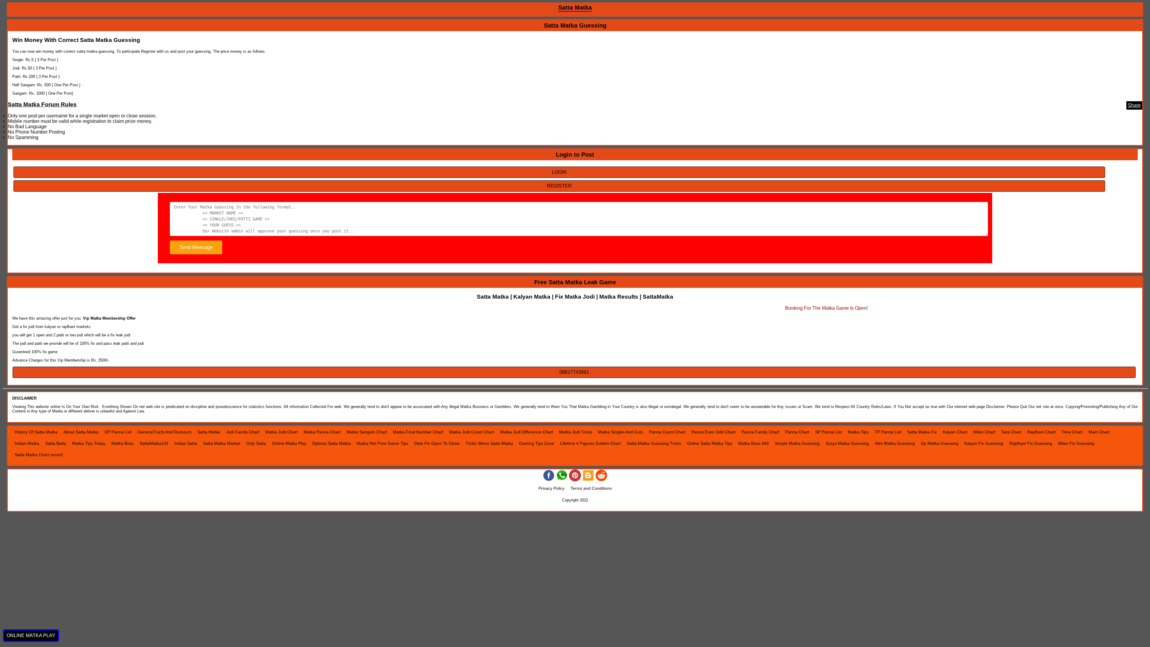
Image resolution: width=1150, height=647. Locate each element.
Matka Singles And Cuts (620, 432)
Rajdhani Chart (1041, 432)
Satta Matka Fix (922, 432)
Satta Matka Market (221, 443)
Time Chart (1072, 432)
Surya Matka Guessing (847, 443)
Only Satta (256, 443)
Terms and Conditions (591, 488)
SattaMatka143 (154, 443)
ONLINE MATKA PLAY (31, 635)
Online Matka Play (289, 443)
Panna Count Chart (667, 432)
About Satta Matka (81, 432)
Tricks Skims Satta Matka (489, 443)
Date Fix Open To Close (436, 443)
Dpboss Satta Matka (331, 443)
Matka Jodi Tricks (575, 432)
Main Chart (1099, 432)
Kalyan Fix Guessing (983, 443)
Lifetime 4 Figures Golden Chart (590, 443)
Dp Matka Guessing (939, 443)
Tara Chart (1011, 432)
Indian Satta (185, 443)
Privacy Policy (551, 488)
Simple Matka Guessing (797, 443)
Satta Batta (55, 443)
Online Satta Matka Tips (709, 443)
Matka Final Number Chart (418, 432)
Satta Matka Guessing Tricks (654, 443)
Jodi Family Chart (242, 432)
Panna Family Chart (760, 432)
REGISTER (559, 185)
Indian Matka (27, 443)
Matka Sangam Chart (366, 432)
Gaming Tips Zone (536, 443)
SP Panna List (828, 432)
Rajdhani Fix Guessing (1030, 443)
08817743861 (574, 372)
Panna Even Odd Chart (713, 432)
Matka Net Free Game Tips (382, 443)
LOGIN (559, 172)
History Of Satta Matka (36, 432)
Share (1134, 105)
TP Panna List (887, 432)
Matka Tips (858, 432)
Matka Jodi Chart (281, 432)
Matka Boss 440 (753, 443)
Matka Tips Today (88, 443)
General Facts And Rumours (164, 432)
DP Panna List (118, 432)
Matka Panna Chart (322, 432)
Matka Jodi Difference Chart (526, 432)
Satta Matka (208, 432)
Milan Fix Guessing (1076, 443)
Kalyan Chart (955, 432)
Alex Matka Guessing (895, 443)
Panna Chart (797, 432)
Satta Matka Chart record (39, 454)
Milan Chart (984, 432)
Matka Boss (122, 443)
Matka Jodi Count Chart (471, 432)
